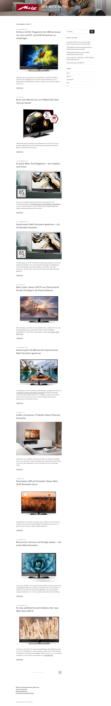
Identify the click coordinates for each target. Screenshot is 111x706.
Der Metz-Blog (53, 6)
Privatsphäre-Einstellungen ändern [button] (25, 693)
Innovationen (70, 79)
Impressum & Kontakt (21, 689)
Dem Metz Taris (48, 655)
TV (67, 86)
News (68, 82)
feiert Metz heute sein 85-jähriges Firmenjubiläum (45, 204)
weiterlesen (19, 88)
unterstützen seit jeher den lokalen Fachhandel (30, 393)
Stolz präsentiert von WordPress (24, 702)
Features (69, 76)
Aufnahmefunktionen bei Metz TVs (75, 63)
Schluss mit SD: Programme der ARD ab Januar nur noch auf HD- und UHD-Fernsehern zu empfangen (38, 35)
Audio (68, 73)
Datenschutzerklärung (21, 691)
